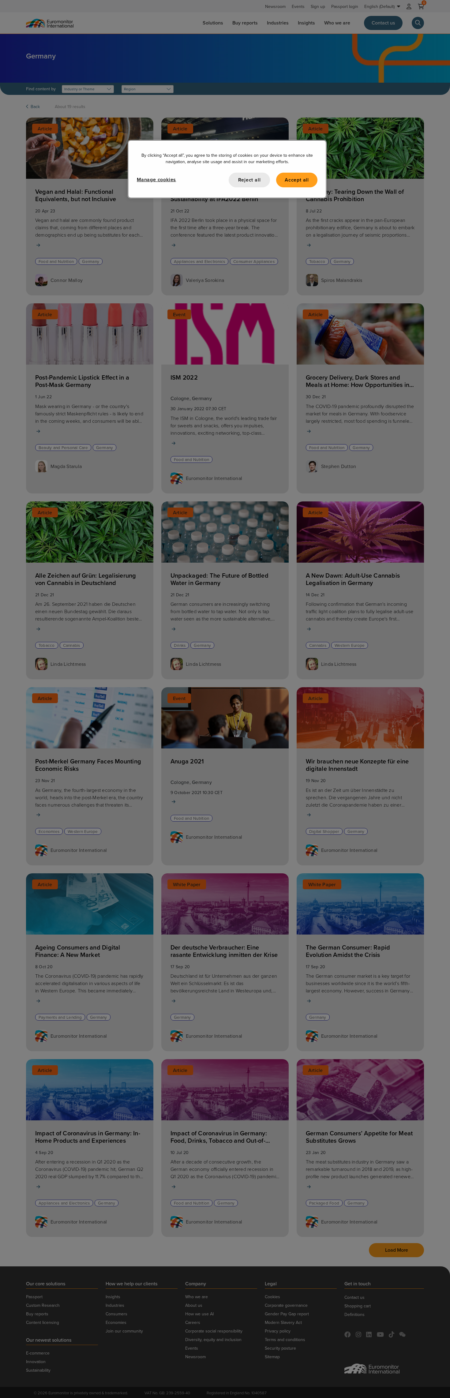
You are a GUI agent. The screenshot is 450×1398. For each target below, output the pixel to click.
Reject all (249, 179)
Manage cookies (156, 179)
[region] (227, 169)
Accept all (297, 179)
